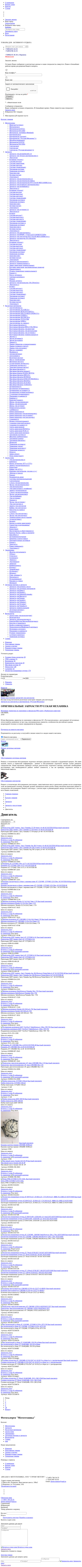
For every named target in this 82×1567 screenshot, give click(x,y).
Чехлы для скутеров (17, 502)
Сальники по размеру (18, 425)
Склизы (13, 512)
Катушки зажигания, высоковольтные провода (26, 267)
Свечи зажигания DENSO (19, 429)
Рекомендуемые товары (13, 648)
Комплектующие (16, 400)
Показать (8, 682)
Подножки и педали (17, 629)
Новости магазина (10, 737)
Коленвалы (9, 661)
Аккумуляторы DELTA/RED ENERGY (24, 313)
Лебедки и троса (16, 473)
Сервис (7, 1439)
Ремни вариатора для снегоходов (22, 417)
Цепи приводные (16, 456)
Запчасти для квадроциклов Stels (22, 181)
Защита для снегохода (17, 506)
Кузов (12, 213)
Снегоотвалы (14, 481)
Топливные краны (16, 438)
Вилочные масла (16, 358)
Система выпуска (16, 194)
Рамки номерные (16, 546)
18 (19, 665)
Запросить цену (6, 838)
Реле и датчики (15, 275)
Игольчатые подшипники (19, 388)
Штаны (12, 573)
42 (14, 669)
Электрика (14, 177)
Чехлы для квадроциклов (19, 485)
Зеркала (13, 527)
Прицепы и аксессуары (18, 538)
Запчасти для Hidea (17, 590)
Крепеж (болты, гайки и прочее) (21, 533)
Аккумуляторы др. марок (19, 323)
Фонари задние (15, 281)
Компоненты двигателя (13, 663)
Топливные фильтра (17, 440)
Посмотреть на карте (8, 1486)
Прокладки (9, 667)
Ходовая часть (15, 175)
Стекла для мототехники (18, 492)
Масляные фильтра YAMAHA (20, 385)
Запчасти (8, 1428)
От (2, 678)
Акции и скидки (11, 646)
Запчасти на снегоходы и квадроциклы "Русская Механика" (23, 702)
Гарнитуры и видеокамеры (19, 525)
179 (29, 671)
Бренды (8, 6)
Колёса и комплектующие (19, 625)
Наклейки (14, 535)
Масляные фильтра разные (19, 371)
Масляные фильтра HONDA (20, 377)
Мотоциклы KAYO (17, 129)
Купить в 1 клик (7, 840)
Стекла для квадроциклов (19, 483)
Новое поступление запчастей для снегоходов (17, 698)
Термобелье (14, 569)
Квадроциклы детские (17, 136)
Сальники (8, 669)
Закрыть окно (10, 110)
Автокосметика (15, 354)
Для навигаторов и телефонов (20, 488)
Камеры (13, 398)
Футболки (13, 571)
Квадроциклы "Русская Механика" (22, 138)
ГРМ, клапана (10, 659)
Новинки (8, 642)
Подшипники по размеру (19, 390)
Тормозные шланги (17, 450)
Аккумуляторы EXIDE (18, 315)
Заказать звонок (11, 19)
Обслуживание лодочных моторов (13, 758)
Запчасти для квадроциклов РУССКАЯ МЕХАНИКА (30, 183)
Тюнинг (13, 500)
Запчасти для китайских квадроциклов (24, 184)
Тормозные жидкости (17, 365)
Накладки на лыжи (17, 510)
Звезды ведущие (16, 340)
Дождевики (14, 562)
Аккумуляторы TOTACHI (19, 319)
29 (23, 663)
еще (6, 1441)
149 (15, 667)
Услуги (3, 741)
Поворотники (15, 269)
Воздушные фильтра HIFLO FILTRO (23, 327)
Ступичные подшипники (19, 394)
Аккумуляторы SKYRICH (19, 317)
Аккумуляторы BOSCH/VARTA (21, 311)
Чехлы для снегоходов (18, 515)
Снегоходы (13, 148)
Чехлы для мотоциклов (18, 494)
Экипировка (9, 1433)
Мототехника (10, 1426)
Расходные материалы (13, 1430)
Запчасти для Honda (17, 592)
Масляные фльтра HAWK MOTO (21, 373)
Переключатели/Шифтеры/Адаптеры (23, 627)
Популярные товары (12, 644)
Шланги (13, 442)
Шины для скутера (17, 406)
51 (16, 659)
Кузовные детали (16, 159)
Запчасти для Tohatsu (17, 602)
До (24, 678)
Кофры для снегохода (17, 508)
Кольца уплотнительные (19, 421)
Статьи (7, 8)
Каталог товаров (7, 119)
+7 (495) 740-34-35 (7, 1500)
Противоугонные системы (19, 540)
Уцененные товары (12, 650)
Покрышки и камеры (18, 631)
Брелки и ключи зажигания (20, 523)
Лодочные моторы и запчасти (16, 1435)
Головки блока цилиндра (14, 657)
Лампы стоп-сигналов (18, 348)
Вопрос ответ (10, 4)
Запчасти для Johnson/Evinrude (20, 594)
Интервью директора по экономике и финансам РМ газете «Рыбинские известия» (31, 711)
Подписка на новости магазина (12, 729)
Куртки (12, 567)
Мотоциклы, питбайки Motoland (21, 132)
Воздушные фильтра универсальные (23, 335)
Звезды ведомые (16, 338)
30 (14, 661)
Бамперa (13, 461)
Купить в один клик (24, 1547)
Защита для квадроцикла (19, 465)
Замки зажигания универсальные (21, 265)
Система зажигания (16, 163)
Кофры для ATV (16, 469)
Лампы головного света (18, 346)
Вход (7, 33)
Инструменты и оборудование (21, 531)
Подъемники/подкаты (17, 537)
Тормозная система (17, 171)
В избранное (17, 840)
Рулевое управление (17, 633)
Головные (13, 558)
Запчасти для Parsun (17, 598)
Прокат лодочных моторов (10, 748)
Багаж (12, 521)
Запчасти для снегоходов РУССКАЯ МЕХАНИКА (29, 236)
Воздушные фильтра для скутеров (22, 333)
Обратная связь (6, 1498)
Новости (4, 688)
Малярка (13, 352)
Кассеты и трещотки (17, 623)
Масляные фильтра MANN (19, 381)
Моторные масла (16, 361)
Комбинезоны (15, 565)
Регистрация (9, 35)
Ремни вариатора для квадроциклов (23, 413)
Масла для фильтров (17, 360)
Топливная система (16, 169)
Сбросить (8, 684)
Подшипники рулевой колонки (21, 392)
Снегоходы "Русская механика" (21, 150)
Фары (12, 279)
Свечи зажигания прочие (19, 433)
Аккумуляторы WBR (17, 321)
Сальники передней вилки (19, 423)
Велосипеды (9, 1437)
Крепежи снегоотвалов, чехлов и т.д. (23, 471)
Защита (12, 563)
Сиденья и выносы (17, 635)
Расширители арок (16, 477)
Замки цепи (14, 454)
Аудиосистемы (15, 519)
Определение (10, 23)
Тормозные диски (16, 446)
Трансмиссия (14, 173)
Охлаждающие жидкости (19, 363)
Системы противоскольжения (20, 479)
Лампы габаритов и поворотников (22, 344)
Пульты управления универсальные (23, 271)
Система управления (17, 167)
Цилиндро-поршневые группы (16, 671)
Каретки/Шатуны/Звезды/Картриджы (23, 621)
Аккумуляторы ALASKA (19, 309)
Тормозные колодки (17, 448)
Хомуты (13, 544)
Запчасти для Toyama (17, 604)
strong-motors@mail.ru (58, 1481)
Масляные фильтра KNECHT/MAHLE (24, 379)
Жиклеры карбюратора (18, 436)
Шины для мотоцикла (18, 404)
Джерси (13, 560)
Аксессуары (9, 1432)
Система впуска (15, 161)
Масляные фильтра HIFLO (19, 375)
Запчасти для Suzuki (17, 600)
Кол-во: (4, 1513)
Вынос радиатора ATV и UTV (20, 463)
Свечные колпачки (17, 277)
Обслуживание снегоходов (10, 781)
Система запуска (15, 165)
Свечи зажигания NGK (19, 431)
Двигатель (13, 158)
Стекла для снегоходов (18, 513)
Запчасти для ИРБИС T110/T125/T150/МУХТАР (27, 234)
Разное (13, 273)
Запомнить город (11, 31)
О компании (9, 3)
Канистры (13, 467)
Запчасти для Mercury (18, 596)
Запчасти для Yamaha (18, 606)
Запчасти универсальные (19, 608)
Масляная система (11, 665)
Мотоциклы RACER (17, 131)
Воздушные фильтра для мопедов (21, 329)
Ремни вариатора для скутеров (21, 415)
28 (25, 657)
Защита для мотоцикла (18, 490)
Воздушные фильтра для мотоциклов (23, 331)
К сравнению (6, 842)
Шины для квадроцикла (18, 402)
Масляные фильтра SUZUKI (20, 383)
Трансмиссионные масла (19, 367)
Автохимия (14, 356)
